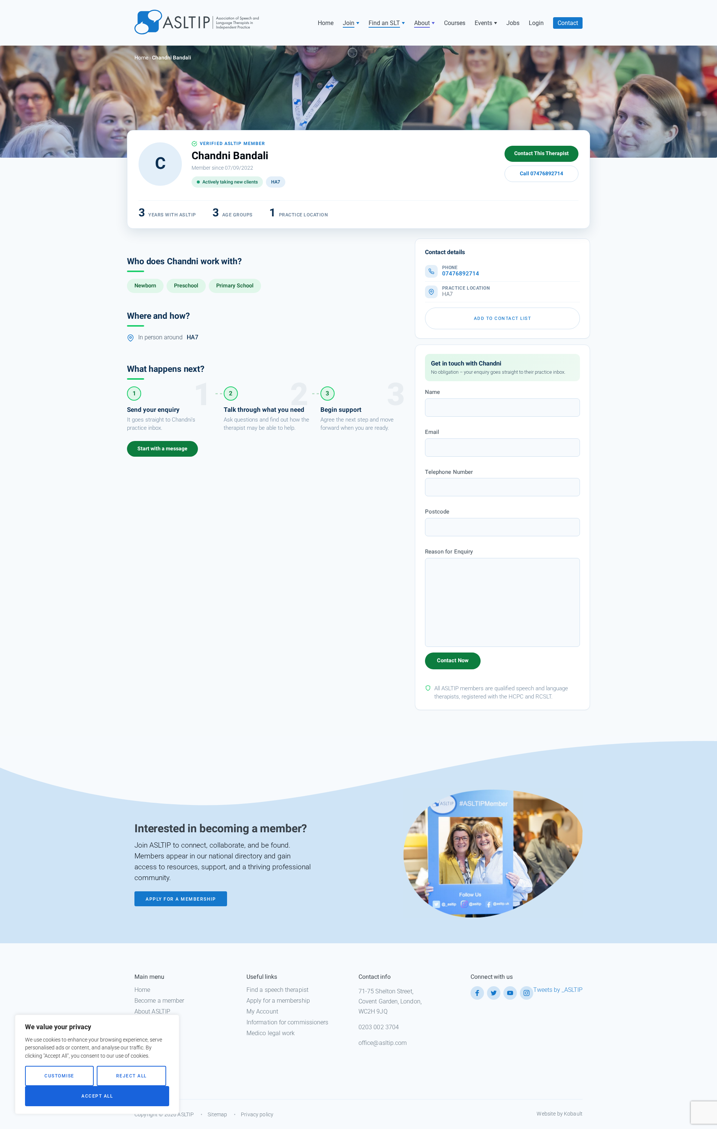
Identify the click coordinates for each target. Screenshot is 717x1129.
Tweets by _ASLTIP (558, 989)
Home (325, 23)
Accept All (97, 1096)
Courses (454, 23)
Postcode (437, 512)
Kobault (573, 1114)
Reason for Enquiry (449, 551)
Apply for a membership (278, 1000)
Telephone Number (449, 472)
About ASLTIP (152, 1011)
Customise (59, 1076)
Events (483, 23)
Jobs (512, 23)
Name (432, 392)
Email (432, 432)
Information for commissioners (287, 1022)
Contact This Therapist (541, 153)
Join (348, 23)
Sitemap (217, 1114)
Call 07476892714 (541, 174)
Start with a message (162, 449)
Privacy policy (257, 1114)
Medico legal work (270, 1033)
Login (536, 23)
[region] (97, 1064)
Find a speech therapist (277, 989)
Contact (568, 23)
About (422, 23)
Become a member (159, 1000)
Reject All (131, 1076)
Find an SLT (384, 23)
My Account (262, 1011)
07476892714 (460, 274)
